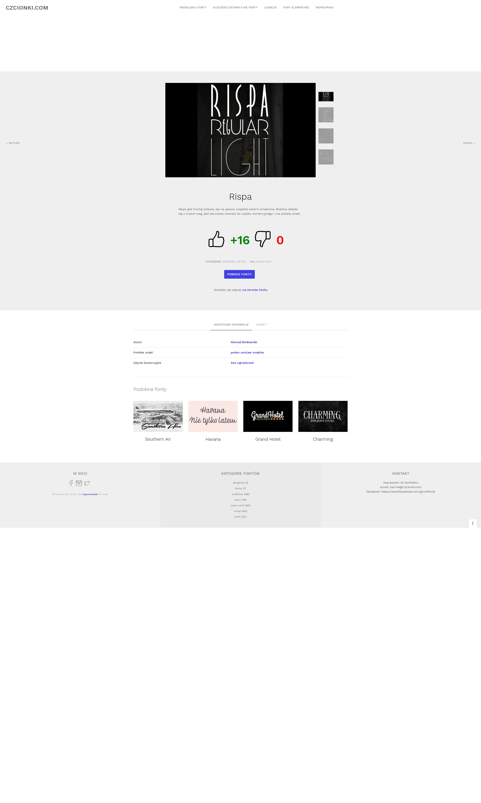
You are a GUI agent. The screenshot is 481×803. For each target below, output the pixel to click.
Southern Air (158, 439)
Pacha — (469, 142)
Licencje (270, 7)
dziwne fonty (263, 261)
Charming (323, 439)
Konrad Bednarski (244, 342)
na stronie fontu (255, 290)
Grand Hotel (268, 439)
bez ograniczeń (242, 363)
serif (237, 516)
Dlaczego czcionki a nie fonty (235, 7)
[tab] (231, 324)
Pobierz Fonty (239, 274)
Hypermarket (90, 494)
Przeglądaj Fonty (192, 7)
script (237, 511)
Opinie (261, 324)
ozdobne (228, 261)
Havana (213, 439)
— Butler (13, 142)
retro (241, 261)
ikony (238, 488)
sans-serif (237, 505)
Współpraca (325, 7)
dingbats (238, 482)
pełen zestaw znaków (247, 352)
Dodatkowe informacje (231, 324)
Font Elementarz (296, 7)
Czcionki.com (27, 7)
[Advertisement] (240, 43)
